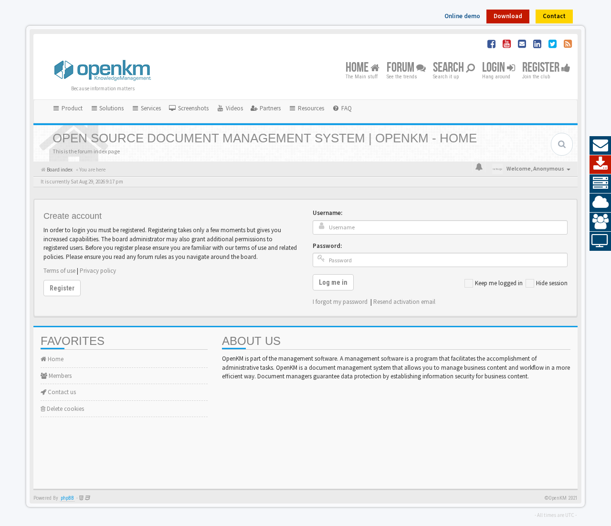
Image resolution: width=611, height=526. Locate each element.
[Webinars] (600, 241)
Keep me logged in (499, 283)
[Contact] (600, 145)
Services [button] (150, 108)
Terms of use (59, 271)
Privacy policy (98, 271)
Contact (554, 16)
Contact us (61, 392)
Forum (401, 68)
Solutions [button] (111, 108)
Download (508, 16)
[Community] (600, 222)
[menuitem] (188, 108)
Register (541, 68)
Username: (327, 213)
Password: (327, 246)
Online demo (462, 16)
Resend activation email (404, 302)
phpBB (67, 498)
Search (449, 68)
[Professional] (600, 183)
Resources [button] (310, 108)
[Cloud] (600, 203)
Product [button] (71, 108)
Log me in (333, 282)
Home (358, 68)
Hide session (552, 283)
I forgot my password (340, 302)
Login (494, 68)
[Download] (600, 164)
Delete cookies (64, 409)
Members (59, 376)
